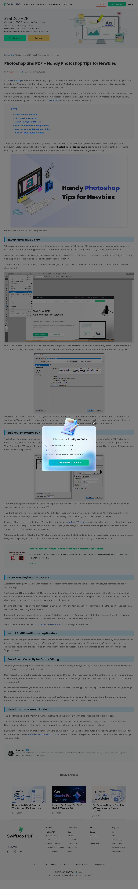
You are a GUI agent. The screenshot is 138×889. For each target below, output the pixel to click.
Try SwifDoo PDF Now (69, 462)
